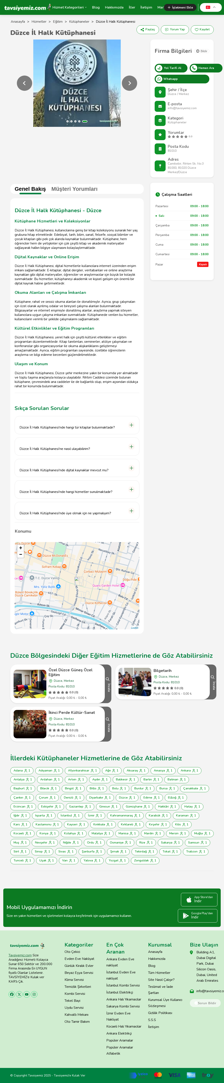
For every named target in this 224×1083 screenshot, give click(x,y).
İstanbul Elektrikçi (119, 992)
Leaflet (134, 627)
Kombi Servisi (75, 993)
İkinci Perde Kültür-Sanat (72, 712)
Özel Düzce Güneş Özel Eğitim (71, 672)
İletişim (146, 7)
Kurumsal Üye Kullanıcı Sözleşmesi (165, 1002)
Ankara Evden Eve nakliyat (120, 962)
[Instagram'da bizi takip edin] (34, 994)
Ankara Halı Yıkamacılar (123, 999)
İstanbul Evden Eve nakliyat (121, 975)
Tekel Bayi (72, 1000)
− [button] (20, 554)
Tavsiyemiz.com (20, 955)
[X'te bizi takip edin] (19, 994)
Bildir (204, 51)
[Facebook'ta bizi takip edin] (12, 994)
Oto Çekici (72, 951)
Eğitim (58, 21)
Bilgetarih (163, 670)
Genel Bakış (30, 189)
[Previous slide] (24, 83)
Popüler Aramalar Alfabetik (119, 1050)
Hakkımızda (114, 7)
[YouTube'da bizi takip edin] (26, 994)
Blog (96, 7)
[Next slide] (129, 83)
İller (132, 7)
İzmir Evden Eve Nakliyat (118, 1016)
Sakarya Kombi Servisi (123, 1006)
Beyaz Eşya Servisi (79, 972)
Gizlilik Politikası (160, 1013)
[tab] (67, 121)
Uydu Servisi (74, 1007)
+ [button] (20, 548)
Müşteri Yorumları (74, 189)
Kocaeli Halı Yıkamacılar (123, 1026)
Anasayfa (18, 21)
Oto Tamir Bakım (77, 1021)
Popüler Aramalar (119, 1040)
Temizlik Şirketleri (78, 986)
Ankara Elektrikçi (119, 1033)
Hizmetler (39, 21)
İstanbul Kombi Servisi (123, 985)
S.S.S (152, 1020)
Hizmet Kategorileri (68, 7)
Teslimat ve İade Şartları (160, 989)
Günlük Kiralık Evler (79, 965)
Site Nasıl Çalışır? (161, 979)
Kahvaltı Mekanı (76, 1014)
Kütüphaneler (79, 21)
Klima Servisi (74, 979)
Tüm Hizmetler (159, 972)
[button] (77, 425)
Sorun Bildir (207, 1003)
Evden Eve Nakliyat (79, 958)
